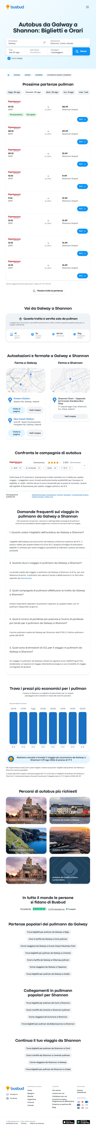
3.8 (39, 468)
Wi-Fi (65, 468)
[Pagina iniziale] (8, 75)
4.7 (20, 468)
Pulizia (49, 468)
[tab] (14, 92)
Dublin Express (38, 497)
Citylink (60, 495)
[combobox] (23, 42)
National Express (39, 495)
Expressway (39, 463)
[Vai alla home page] (15, 6)
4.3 (55, 468)
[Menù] (87, 6)
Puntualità (32, 468)
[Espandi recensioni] (85, 466)
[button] (44, 42)
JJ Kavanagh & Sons (80, 495)
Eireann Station (22, 399)
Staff (15, 468)
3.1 (70, 468)
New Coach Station (24, 419)
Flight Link (49, 497)
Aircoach (67, 495)
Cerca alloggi (17, 58)
